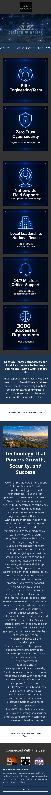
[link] (26, 7)
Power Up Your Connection (25, 412)
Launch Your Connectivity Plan (26, 734)
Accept (25, 789)
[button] (5, 6)
